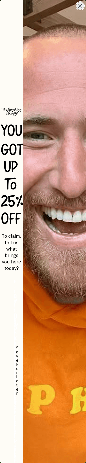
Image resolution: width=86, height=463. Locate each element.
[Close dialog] (80, 6)
